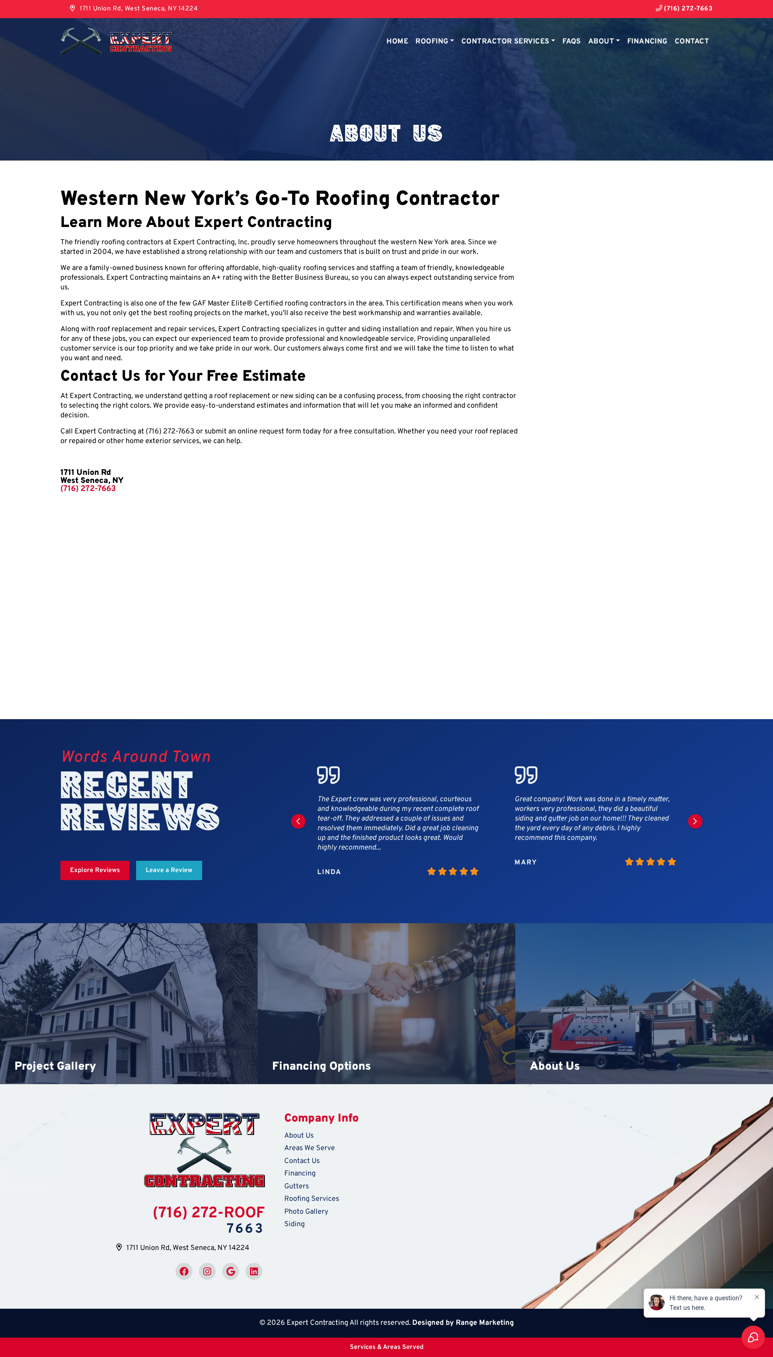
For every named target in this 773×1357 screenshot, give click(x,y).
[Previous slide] (298, 821)
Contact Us (302, 1161)
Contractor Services (505, 41)
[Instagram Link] (207, 1271)
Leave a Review (169, 870)
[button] (129, 1003)
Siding (294, 1224)
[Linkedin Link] (254, 1271)
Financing (647, 41)
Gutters (296, 1186)
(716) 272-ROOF (209, 1213)
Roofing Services (311, 1199)
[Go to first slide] (695, 821)
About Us (299, 1135)
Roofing (431, 41)
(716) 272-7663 (687, 9)
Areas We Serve (309, 1148)
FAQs (571, 41)
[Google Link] (230, 1271)
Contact (692, 41)
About (601, 41)
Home (397, 41)
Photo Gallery (306, 1212)
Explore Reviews (95, 870)
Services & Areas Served (387, 1347)
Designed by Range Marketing (463, 1323)
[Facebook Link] (184, 1271)
